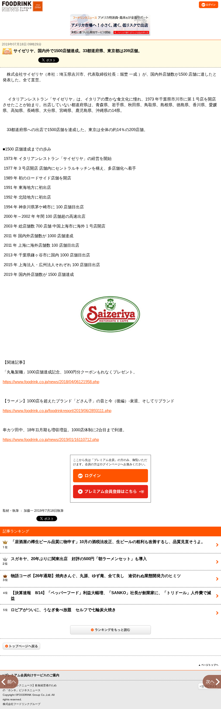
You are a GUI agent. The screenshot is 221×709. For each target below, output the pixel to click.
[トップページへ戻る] (21, 646)
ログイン (110, 475)
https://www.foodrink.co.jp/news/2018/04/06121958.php (51, 382)
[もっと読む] (110, 629)
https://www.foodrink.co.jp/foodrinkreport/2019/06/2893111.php (57, 411)
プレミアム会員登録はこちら (110, 491)
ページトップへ (208, 665)
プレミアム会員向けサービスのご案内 (31, 675)
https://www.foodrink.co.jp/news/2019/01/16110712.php (51, 439)
